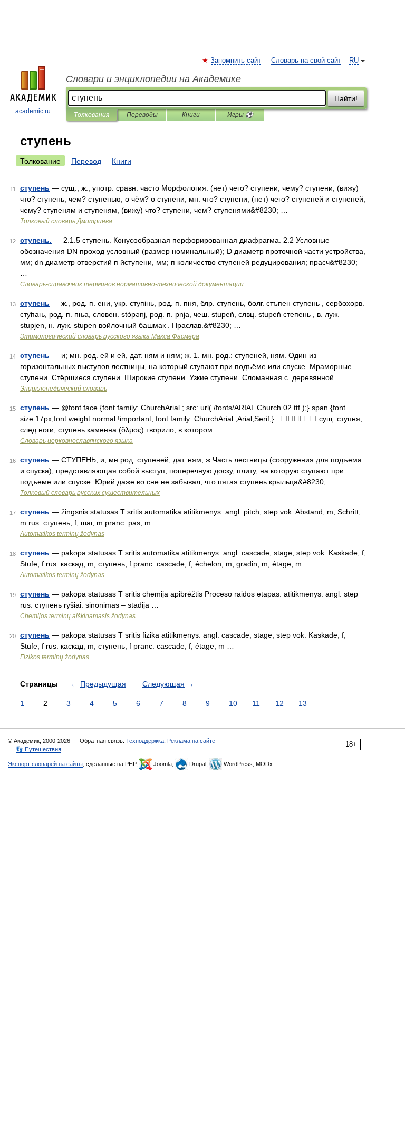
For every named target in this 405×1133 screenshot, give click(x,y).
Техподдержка (145, 741)
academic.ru (33, 111)
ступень (35, 188)
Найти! (346, 98)
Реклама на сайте (191, 741)
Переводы (142, 114)
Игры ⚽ (240, 114)
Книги (191, 114)
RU (354, 60)
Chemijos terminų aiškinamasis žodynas (78, 616)
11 (256, 703)
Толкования (91, 114)
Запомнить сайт (236, 60)
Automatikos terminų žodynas (62, 534)
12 (279, 703)
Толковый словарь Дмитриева (66, 221)
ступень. (36, 240)
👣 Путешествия (38, 749)
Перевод (86, 161)
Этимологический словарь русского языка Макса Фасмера (109, 336)
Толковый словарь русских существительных (90, 492)
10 (233, 703)
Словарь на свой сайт (306, 60)
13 (302, 703)
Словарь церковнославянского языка (76, 440)
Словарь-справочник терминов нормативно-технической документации (132, 284)
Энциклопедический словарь (63, 388)
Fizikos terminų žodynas (54, 657)
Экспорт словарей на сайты (45, 764)
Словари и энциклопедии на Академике (153, 79)
